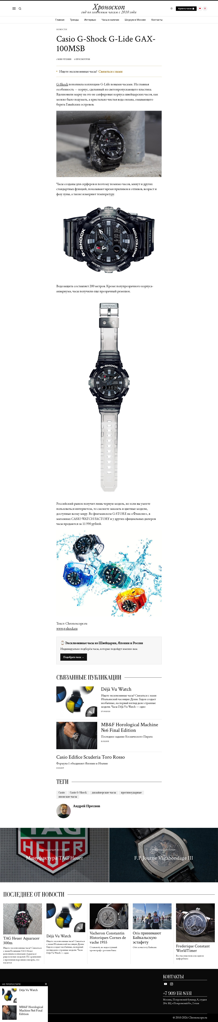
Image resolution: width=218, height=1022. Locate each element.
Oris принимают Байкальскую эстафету (147, 938)
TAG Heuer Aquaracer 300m (21, 940)
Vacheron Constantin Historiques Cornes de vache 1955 (108, 938)
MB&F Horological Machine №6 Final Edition (129, 727)
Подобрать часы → (73, 657)
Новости (61, 29)
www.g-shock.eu (67, 628)
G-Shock (62, 84)
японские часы (68, 796)
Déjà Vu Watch (116, 689)
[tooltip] (200, 8)
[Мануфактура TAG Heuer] (54, 855)
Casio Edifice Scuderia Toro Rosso (90, 757)
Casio (62, 792)
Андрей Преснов (86, 806)
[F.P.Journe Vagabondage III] (163, 855)
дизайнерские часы (104, 792)
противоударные (131, 792)
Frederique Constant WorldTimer (193, 948)
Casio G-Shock (78, 792)
